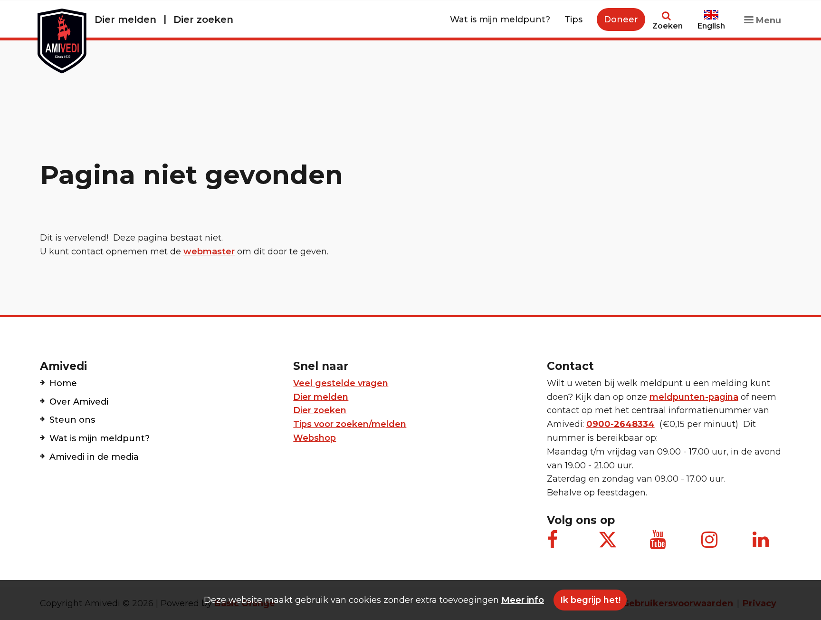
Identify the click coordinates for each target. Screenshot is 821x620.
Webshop (314, 438)
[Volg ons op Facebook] (556, 544)
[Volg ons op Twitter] (607, 539)
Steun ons (72, 420)
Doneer (621, 19)
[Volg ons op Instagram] (710, 544)
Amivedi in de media (94, 457)
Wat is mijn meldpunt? (500, 19)
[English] (711, 10)
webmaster (209, 251)
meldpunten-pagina (693, 397)
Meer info (522, 600)
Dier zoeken (203, 19)
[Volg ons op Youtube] (658, 544)
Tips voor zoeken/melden (349, 424)
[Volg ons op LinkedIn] (762, 544)
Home (63, 383)
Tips (573, 19)
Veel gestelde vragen (340, 383)
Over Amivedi (78, 402)
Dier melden (125, 19)
